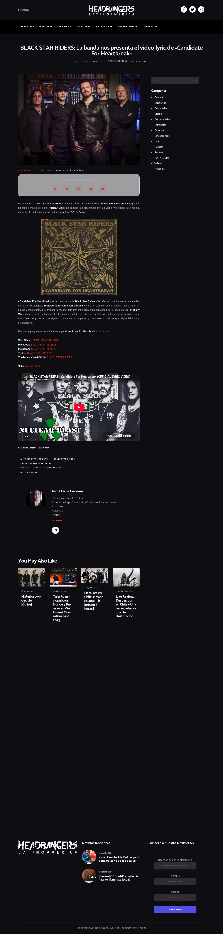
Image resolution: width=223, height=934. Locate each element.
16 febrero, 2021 (28, 591)
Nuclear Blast (32, 366)
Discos (158, 114)
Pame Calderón (77, 170)
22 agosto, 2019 (91, 587)
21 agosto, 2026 (106, 853)
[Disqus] (41, 634)
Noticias (38, 170)
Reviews (158, 152)
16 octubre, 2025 (60, 591)
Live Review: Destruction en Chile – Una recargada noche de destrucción (126, 606)
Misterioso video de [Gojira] (31, 601)
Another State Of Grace (34, 459)
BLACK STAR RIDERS (45, 340)
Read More (57, 521)
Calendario (160, 97)
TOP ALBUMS (161, 158)
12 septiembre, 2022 (124, 591)
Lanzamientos (162, 136)
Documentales (162, 119)
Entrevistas (160, 125)
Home (76, 61)
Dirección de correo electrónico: (175, 860)
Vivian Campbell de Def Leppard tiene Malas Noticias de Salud (119, 859)
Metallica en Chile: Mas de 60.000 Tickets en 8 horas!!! (93, 601)
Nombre (175, 876)
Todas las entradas (91, 61)
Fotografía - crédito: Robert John (41, 468)
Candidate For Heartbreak (36, 463)
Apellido (175, 892)
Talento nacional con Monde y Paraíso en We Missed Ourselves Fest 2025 (62, 608)
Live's (157, 141)
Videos (48, 170)
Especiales (160, 130)
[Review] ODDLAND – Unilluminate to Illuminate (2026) (118, 878)
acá (107, 331)
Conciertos (160, 103)
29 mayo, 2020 (61, 170)
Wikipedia (159, 169)
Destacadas (25, 170)
